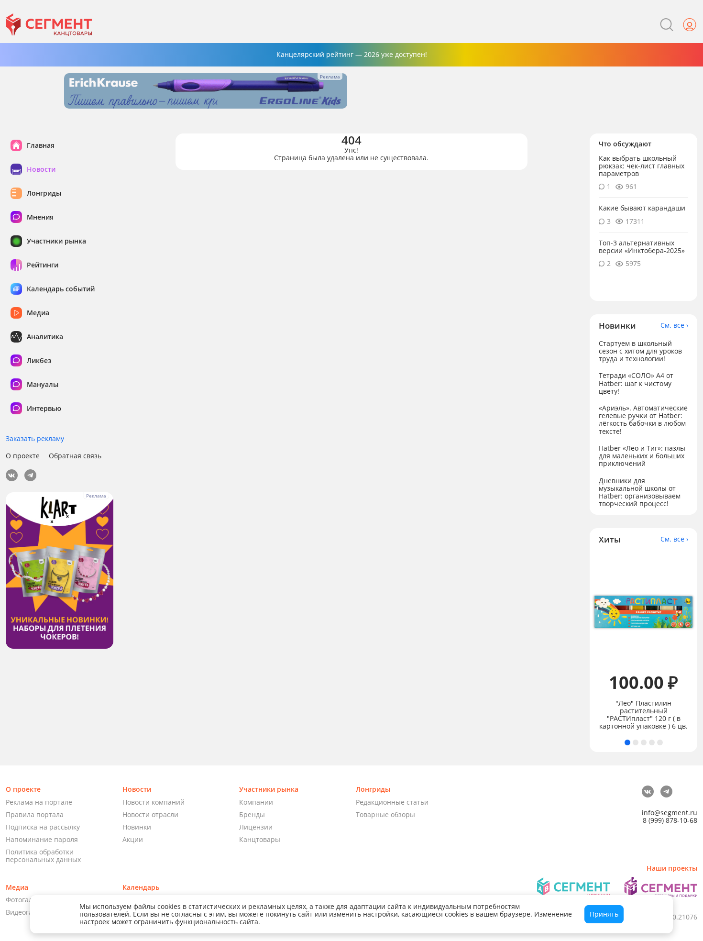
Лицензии (256, 826)
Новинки (136, 826)
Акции (132, 839)
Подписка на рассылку (43, 826)
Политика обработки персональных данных (43, 855)
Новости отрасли (150, 814)
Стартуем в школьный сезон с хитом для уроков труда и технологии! (640, 351)
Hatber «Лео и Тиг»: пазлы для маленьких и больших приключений (642, 455)
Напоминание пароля (42, 839)
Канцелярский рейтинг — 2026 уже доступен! (351, 54)
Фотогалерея (27, 899)
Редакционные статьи (392, 802)
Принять (604, 914)
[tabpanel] (644, 642)
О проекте (23, 456)
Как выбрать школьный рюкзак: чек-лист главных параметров (641, 166)
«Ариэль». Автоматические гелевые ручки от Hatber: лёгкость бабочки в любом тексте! (643, 419)
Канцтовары (259, 839)
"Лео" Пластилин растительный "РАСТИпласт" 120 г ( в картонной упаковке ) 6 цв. (643, 714)
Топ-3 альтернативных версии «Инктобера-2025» (642, 246)
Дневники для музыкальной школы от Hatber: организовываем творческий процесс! (640, 492)
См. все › (674, 325)
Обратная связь (75, 456)
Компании (256, 802)
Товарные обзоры (385, 814)
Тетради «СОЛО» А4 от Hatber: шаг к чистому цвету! (636, 383)
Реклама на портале (39, 802)
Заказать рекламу (35, 438)
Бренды (252, 814)
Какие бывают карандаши (642, 207)
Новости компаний (153, 802)
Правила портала (35, 814)
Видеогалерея (29, 912)
